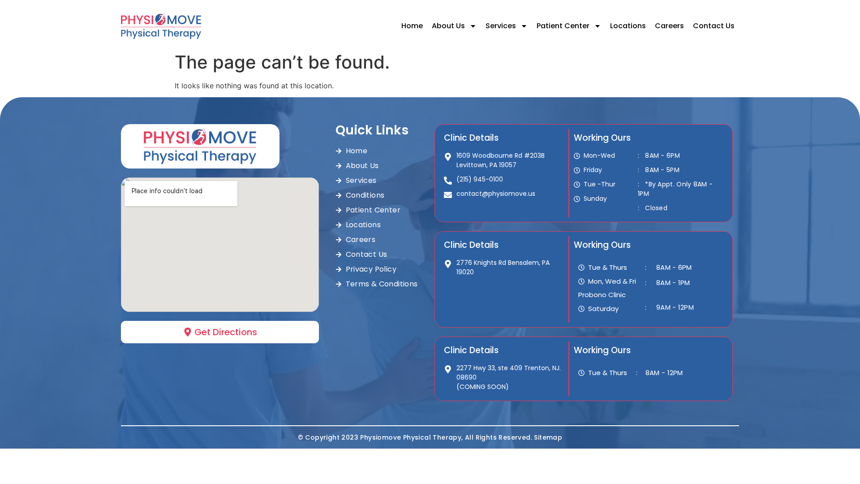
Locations (628, 26)
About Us (448, 26)
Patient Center (563, 26)
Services (501, 26)
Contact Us (714, 26)
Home (412, 26)
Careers (669, 26)
